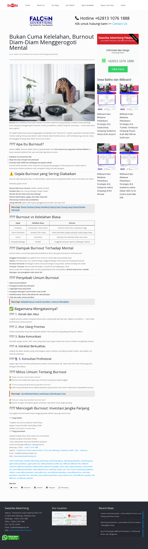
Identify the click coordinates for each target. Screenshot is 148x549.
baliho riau (58, 464)
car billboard (21, 478)
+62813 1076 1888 (31, 447)
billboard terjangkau (51, 466)
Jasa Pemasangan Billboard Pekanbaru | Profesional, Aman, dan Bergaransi (120, 532)
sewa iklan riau (23, 475)
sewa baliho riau (40, 472)
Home (11, 54)
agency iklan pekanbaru (18, 464)
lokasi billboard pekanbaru (22, 469)
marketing (52, 469)
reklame (12, 472)
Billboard (66, 464)
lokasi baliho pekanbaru (73, 466)
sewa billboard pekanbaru (56, 472)
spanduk (88, 475)
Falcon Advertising (16, 461)
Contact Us (119, 24)
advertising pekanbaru (72, 461)
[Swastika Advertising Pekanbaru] (12, 5)
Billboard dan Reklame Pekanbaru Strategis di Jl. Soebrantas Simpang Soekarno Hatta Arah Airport (106, 124)
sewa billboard (78, 475)
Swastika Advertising (31, 461)
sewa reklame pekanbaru (48, 475)
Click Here (118, 69)
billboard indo (76, 464)
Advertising (44, 461)
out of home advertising (75, 469)
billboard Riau (38, 466)
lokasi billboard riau (40, 469)
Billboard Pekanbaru (24, 466)
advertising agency (56, 461)
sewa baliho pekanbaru (24, 472)
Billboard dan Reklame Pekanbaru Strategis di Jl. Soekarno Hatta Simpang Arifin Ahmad (105, 184)
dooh (62, 466)
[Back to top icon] (138, 545)
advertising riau (87, 461)
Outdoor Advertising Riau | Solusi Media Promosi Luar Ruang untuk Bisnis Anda (121, 514)
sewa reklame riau (65, 475)
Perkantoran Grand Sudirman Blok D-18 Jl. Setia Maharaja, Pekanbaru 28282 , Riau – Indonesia (52, 450)
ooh (64, 469)
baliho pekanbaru (47, 464)
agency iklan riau (34, 464)
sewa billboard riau (74, 472)
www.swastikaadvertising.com (25, 456)
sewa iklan (34, 475)
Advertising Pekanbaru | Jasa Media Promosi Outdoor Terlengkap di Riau (121, 523)
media (59, 469)
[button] (41, 20)
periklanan (89, 469)
